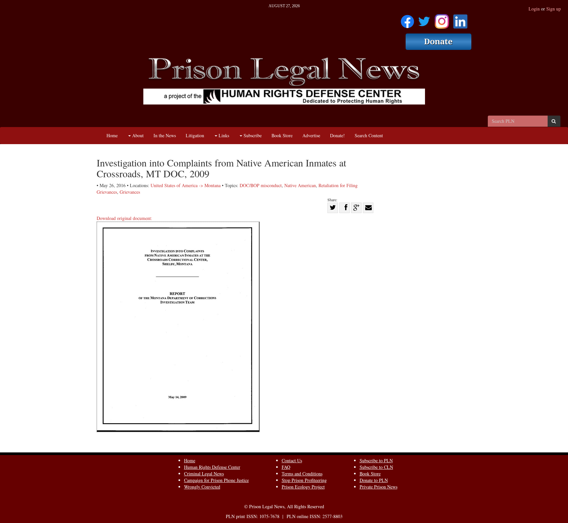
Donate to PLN (374, 480)
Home (112, 135)
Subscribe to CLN (376, 467)
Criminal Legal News (204, 473)
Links (223, 135)
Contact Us (292, 460)
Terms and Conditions (302, 473)
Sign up (553, 9)
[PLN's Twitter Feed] (424, 19)
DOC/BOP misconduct (261, 185)
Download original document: (124, 218)
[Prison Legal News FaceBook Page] (407, 19)
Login (534, 9)
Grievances (130, 192)
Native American (300, 185)
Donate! (337, 135)
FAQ (286, 467)
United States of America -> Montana (186, 185)
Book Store (282, 135)
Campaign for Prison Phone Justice (216, 480)
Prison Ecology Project (303, 487)
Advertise (311, 135)
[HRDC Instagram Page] (441, 19)
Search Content (369, 135)
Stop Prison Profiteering (304, 480)
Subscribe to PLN (376, 460)
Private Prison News (378, 487)
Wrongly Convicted (202, 487)
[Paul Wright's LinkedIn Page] (460, 19)
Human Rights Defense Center (212, 467)
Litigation (195, 135)
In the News (165, 135)
